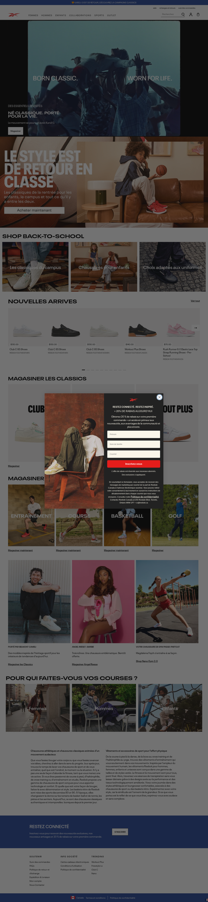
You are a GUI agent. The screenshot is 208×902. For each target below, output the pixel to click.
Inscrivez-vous (133, 464)
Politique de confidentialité (145, 496)
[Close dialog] (159, 397)
